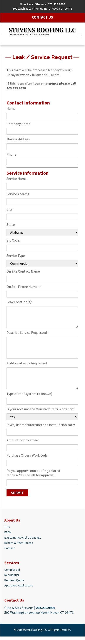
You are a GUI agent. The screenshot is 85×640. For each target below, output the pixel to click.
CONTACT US (42, 17)
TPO (7, 527)
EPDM (8, 532)
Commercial (12, 570)
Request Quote (14, 580)
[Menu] (79, 35)
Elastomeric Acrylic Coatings (22, 537)
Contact (9, 548)
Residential (11, 575)
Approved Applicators (18, 585)
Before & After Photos (18, 543)
